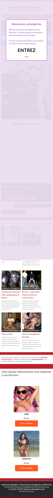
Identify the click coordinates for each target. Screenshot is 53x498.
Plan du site (23, 491)
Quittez (26, 56)
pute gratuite (37, 359)
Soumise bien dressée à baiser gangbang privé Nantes (11, 295)
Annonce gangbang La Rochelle (31, 335)
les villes (31, 491)
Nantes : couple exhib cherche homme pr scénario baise (30, 295)
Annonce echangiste (10, 484)
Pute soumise (7, 334)
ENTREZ (27, 50)
